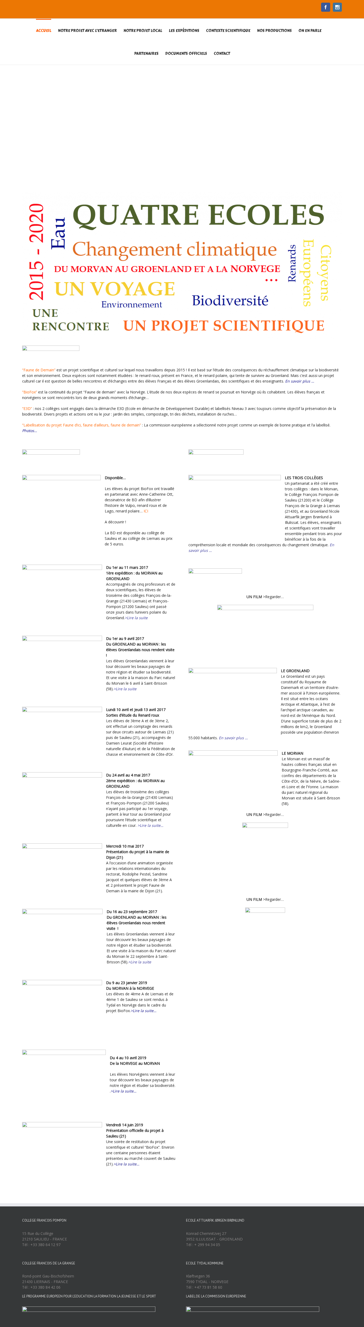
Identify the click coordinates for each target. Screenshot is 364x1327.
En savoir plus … (299, 381)
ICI (146, 510)
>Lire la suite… (150, 825)
